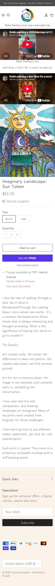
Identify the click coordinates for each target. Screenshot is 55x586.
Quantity (8, 228)
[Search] (9, 15)
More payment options (27, 265)
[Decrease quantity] (5, 235)
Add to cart (27, 248)
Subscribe (27, 522)
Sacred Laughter (18, 201)
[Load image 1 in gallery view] (27, 140)
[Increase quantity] (17, 235)
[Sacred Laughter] (27, 15)
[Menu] (3, 15)
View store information (18, 286)
